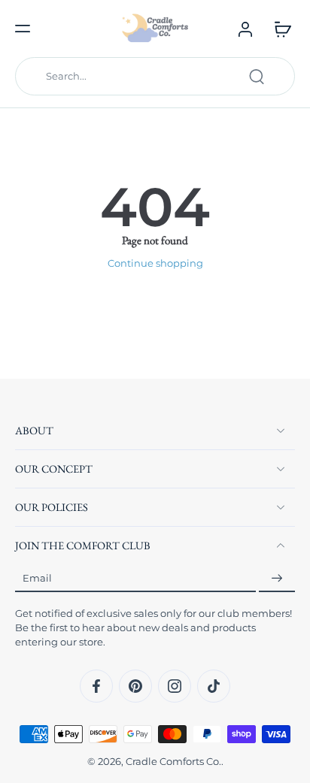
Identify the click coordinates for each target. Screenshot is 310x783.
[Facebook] (96, 686)
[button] (22, 29)
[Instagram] (174, 686)
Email (37, 578)
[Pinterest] (135, 686)
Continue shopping (155, 263)
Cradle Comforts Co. (173, 761)
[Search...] (256, 76)
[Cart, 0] (278, 28)
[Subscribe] (277, 578)
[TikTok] (213, 686)
